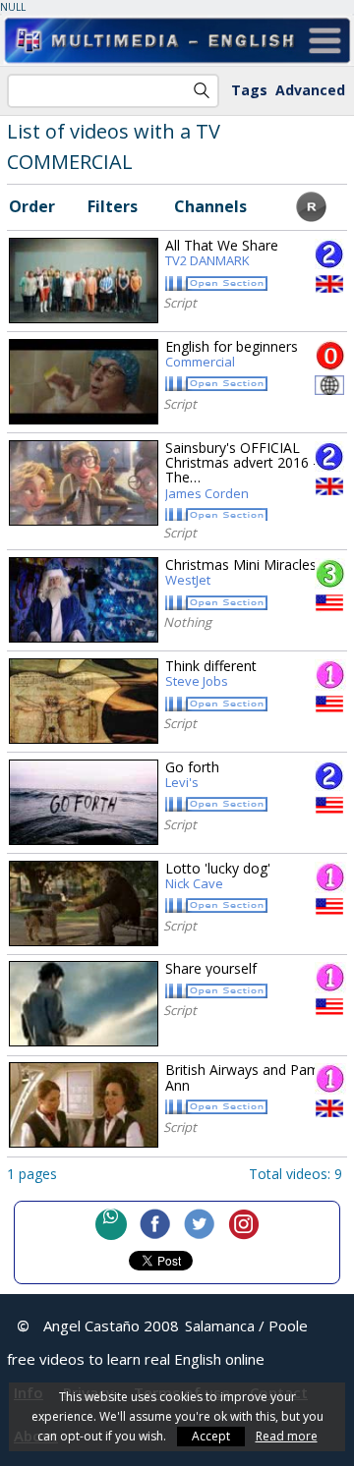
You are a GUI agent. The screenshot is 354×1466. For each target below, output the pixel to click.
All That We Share (221, 253)
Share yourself (211, 968)
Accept (211, 1436)
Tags (249, 90)
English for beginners (231, 354)
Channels (210, 206)
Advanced (310, 90)
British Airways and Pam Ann (242, 1077)
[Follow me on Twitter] (199, 1224)
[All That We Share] (83, 280)
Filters (113, 206)
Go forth (192, 775)
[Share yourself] (83, 1003)
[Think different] (83, 701)
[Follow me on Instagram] (244, 1224)
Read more (287, 1436)
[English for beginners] (83, 381)
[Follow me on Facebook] (155, 1224)
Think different (211, 674)
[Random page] (311, 216)
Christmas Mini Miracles (241, 573)
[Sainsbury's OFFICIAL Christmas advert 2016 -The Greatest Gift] (83, 483)
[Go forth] (83, 802)
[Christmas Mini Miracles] (83, 600)
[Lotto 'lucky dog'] (83, 903)
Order (32, 206)
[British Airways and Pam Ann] (83, 1105)
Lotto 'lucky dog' (217, 876)
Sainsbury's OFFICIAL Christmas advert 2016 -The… (241, 471)
